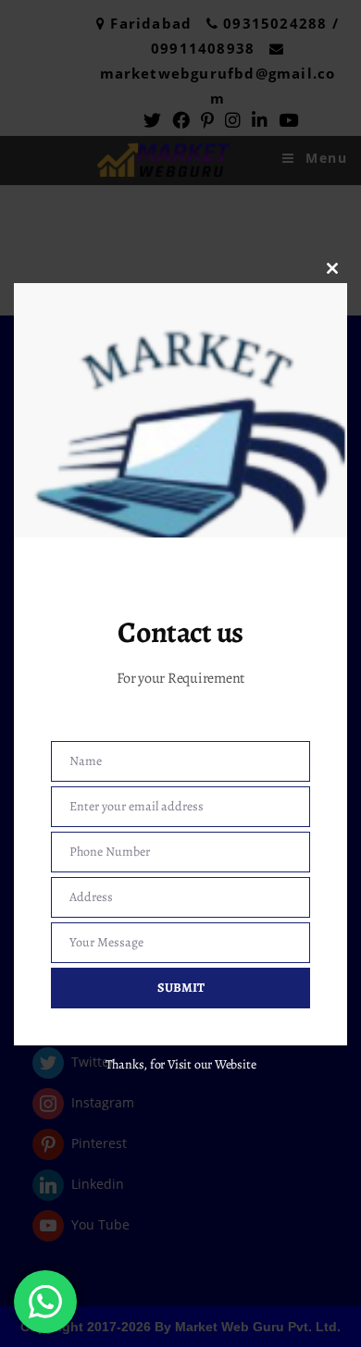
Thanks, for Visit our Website (181, 1064)
